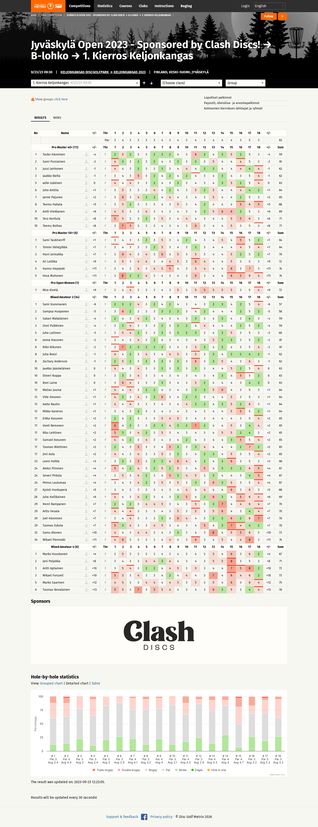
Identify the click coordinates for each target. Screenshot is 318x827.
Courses (125, 6)
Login (245, 6)
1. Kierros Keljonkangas (138, 56)
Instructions (164, 6)
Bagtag (186, 6)
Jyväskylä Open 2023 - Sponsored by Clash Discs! (145, 44)
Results (40, 118)
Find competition (51, 15)
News (57, 118)
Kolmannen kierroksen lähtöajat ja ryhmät (233, 108)
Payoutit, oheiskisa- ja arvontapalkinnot (231, 103)
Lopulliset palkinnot (217, 97)
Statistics (104, 6)
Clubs (143, 6)
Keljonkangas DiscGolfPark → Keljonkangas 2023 (103, 72)
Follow (268, 16)
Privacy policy (161, 817)
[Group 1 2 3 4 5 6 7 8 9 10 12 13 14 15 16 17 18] (245, 83)
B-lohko (50, 56)
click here (61, 99)
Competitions (79, 6)
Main (34, 15)
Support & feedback (122, 817)
